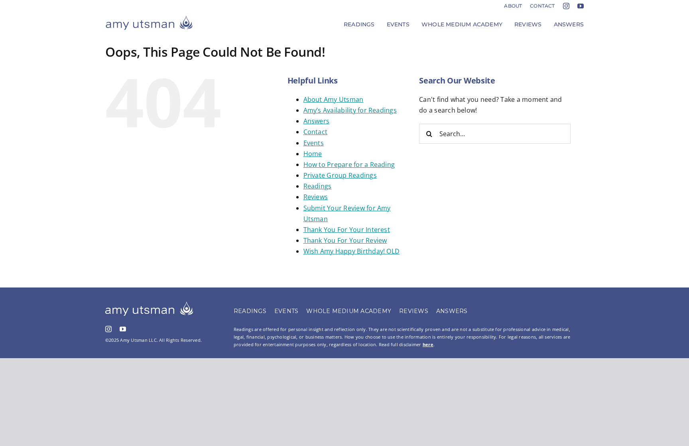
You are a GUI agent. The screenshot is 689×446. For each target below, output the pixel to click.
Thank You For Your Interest (346, 229)
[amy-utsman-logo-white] (149, 304)
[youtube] (580, 6)
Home (312, 153)
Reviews (315, 196)
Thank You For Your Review (345, 240)
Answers (316, 121)
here (428, 344)
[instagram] (566, 6)
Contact (315, 131)
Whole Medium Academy (348, 311)
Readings (317, 186)
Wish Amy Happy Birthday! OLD (351, 251)
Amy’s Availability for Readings (350, 110)
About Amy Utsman (333, 99)
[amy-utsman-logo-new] (149, 18)
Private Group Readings (340, 175)
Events (313, 143)
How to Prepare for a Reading (349, 164)
